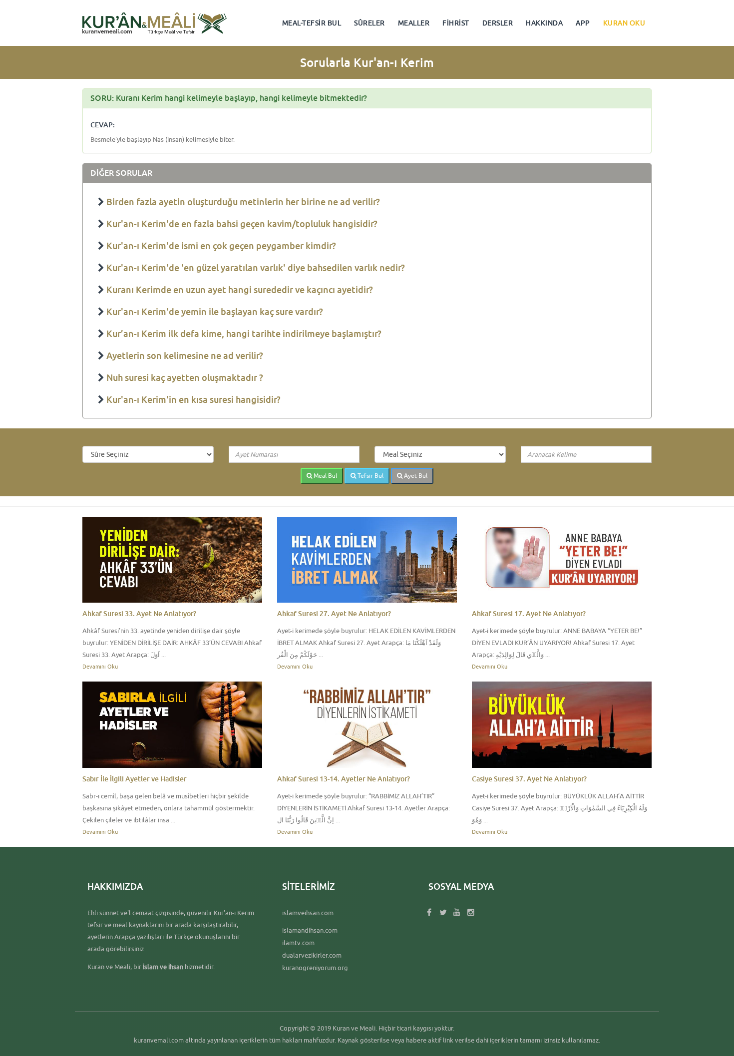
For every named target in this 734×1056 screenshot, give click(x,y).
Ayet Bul (414, 475)
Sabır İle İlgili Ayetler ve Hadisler (134, 778)
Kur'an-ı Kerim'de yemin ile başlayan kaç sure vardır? (214, 311)
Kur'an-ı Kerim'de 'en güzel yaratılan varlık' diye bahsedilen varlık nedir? (255, 267)
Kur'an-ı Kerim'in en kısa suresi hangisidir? (193, 399)
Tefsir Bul (369, 475)
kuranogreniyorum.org (315, 968)
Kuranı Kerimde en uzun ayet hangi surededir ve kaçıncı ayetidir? (239, 289)
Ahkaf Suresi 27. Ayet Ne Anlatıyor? (334, 613)
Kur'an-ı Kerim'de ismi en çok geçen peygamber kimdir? (221, 245)
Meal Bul (324, 475)
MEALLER (414, 23)
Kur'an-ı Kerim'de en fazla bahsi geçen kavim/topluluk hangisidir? (241, 223)
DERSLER (497, 23)
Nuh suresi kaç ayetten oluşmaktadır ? (184, 377)
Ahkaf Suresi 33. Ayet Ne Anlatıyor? (139, 613)
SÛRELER (369, 23)
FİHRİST (455, 23)
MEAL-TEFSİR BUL (312, 23)
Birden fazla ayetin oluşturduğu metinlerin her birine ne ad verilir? (243, 201)
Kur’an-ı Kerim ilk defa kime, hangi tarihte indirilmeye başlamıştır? (243, 333)
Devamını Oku (100, 666)
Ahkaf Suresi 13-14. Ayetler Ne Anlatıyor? (343, 778)
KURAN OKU (624, 23)
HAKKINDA (544, 23)
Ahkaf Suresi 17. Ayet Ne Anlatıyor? (529, 613)
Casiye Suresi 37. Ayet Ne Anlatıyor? (529, 778)
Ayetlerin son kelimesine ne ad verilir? (184, 355)
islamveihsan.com (308, 913)
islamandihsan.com (310, 930)
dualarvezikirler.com (312, 955)
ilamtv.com (298, 943)
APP (583, 23)
